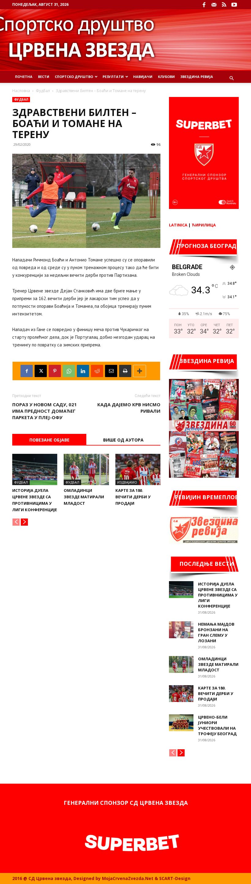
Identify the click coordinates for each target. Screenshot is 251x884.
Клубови (166, 76)
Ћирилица (204, 225)
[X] (41, 371)
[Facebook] (203, 4)
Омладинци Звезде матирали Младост (84, 497)
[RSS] (224, 4)
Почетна (23, 76)
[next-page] (24, 522)
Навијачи (142, 76)
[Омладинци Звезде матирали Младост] (86, 469)
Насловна (21, 90)
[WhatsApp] (69, 371)
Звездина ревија (196, 76)
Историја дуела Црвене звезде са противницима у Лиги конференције (218, 595)
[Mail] (214, 4)
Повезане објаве (49, 440)
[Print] (125, 371)
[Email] (111, 371)
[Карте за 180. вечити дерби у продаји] (137, 469)
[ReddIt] (97, 371)
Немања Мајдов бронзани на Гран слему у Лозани (216, 632)
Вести (43, 76)
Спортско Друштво (74, 76)
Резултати (113, 76)
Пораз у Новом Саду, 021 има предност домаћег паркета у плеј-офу (44, 410)
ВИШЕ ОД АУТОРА (123, 440)
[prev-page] (16, 522)
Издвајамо (127, 482)
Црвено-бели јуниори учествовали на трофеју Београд (217, 725)
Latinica (178, 225)
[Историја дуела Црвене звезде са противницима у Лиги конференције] (34, 469)
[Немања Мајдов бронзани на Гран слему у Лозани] (181, 629)
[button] (231, 78)
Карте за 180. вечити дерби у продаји (133, 497)
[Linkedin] (83, 371)
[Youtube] (234, 4)
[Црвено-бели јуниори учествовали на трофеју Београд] (181, 722)
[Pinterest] (55, 371)
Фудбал (43, 90)
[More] (139, 371)
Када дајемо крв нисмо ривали (128, 407)
